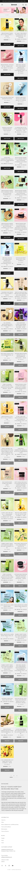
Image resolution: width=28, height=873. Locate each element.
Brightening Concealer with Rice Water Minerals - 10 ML (7, 731)
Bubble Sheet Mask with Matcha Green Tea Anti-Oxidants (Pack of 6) (7, 667)
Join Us (2, 861)
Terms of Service (5, 831)
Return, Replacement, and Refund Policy (9, 824)
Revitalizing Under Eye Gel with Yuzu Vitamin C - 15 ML (21, 514)
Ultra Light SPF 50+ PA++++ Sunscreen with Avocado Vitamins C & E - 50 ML (7, 515)
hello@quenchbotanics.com (7, 849)
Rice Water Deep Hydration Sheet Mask (7, 483)
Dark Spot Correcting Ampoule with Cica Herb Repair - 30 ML (7, 159)
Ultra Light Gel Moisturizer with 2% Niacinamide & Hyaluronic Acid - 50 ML (21, 419)
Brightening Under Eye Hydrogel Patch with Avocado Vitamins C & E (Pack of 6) (21, 160)
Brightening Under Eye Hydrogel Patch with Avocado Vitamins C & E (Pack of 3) (7, 226)
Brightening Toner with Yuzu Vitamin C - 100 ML (7, 35)
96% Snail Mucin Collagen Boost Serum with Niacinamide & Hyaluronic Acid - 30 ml (7, 261)
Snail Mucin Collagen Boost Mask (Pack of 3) (20, 606)
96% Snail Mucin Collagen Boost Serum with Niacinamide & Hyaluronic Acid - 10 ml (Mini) (21, 68)
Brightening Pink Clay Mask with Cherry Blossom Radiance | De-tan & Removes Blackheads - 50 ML (21, 227)
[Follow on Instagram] (9, 865)
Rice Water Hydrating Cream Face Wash (7, 98)
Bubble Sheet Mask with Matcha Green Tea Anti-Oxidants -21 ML (7, 545)
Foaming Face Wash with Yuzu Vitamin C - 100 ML (7, 294)
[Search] (23, 5)
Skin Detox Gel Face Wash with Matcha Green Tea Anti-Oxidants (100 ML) (21, 700)
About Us (3, 820)
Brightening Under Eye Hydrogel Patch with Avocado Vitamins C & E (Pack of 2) (21, 193)
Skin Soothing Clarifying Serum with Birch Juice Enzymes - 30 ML (21, 325)
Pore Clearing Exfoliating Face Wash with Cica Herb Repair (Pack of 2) (7, 576)
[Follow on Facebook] (2, 865)
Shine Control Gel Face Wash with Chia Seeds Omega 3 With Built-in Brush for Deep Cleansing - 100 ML (7, 452)
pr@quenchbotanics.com (6, 857)
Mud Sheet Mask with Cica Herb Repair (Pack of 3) (21, 545)
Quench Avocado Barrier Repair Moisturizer (7, 129)
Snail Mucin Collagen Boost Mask (7, 605)
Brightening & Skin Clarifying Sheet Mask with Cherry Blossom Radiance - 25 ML (21, 387)
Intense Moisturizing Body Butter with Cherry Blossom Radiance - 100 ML (21, 576)
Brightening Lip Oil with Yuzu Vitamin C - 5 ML (7, 418)
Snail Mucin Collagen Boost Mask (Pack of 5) (7, 636)
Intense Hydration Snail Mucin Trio (7, 699)
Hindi (2, 840)
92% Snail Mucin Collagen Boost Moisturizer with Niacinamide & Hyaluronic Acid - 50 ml (21, 668)
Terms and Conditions (6, 826)
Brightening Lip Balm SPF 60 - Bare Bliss (7, 65)
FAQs (2, 822)
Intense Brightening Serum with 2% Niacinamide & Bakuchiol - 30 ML (21, 355)
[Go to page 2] (16, 775)
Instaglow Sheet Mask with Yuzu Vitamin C (21, 259)
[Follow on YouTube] (12, 865)
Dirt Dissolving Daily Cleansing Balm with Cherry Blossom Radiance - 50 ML (21, 484)
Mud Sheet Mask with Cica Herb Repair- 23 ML (7, 355)
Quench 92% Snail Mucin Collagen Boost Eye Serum (21, 99)
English (2, 838)
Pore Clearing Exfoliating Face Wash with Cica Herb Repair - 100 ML (7, 386)
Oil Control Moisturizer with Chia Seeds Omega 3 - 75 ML (7, 325)
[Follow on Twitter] (5, 865)
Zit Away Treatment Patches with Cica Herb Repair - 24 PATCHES (21, 35)
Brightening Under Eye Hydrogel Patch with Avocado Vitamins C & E (7, 192)
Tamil (2, 842)
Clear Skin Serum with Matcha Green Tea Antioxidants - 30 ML (20, 731)
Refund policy (4, 829)
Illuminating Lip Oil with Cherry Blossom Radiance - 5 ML (21, 129)
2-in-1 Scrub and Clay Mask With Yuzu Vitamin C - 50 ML (7, 761)
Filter (7, 15)
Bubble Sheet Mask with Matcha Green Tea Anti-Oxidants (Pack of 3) (21, 636)
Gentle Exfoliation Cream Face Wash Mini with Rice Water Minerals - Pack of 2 (20, 294)
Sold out (20, 303)
